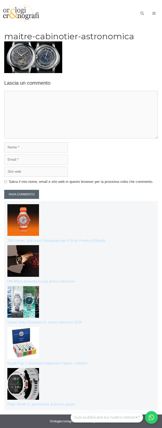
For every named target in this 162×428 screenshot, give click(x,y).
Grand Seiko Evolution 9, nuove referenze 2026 (44, 322)
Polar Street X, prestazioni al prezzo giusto (41, 404)
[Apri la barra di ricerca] (142, 13)
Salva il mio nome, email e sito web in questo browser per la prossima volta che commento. (81, 182)
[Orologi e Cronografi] (21, 13)
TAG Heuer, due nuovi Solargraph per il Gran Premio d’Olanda (56, 241)
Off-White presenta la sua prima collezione (41, 281)
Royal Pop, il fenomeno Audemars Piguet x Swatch (47, 363)
